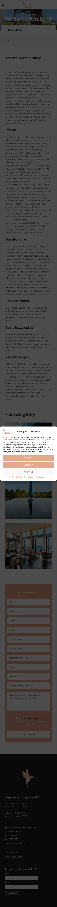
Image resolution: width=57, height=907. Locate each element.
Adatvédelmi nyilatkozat (34, 477)
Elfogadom (28, 457)
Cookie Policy (17, 477)
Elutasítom (28, 465)
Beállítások (28, 472)
